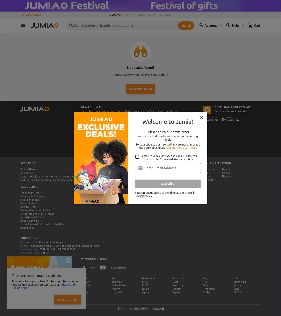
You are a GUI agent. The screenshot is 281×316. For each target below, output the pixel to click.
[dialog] (140, 158)
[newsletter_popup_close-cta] (201, 117)
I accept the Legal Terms (181, 147)
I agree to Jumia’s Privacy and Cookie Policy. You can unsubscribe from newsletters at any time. (169, 158)
